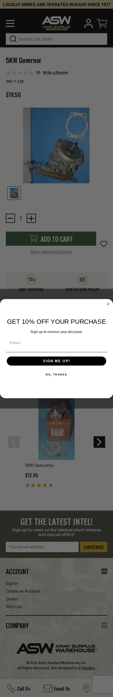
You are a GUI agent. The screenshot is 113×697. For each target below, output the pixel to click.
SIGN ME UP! (56, 361)
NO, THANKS (56, 374)
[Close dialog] (108, 304)
